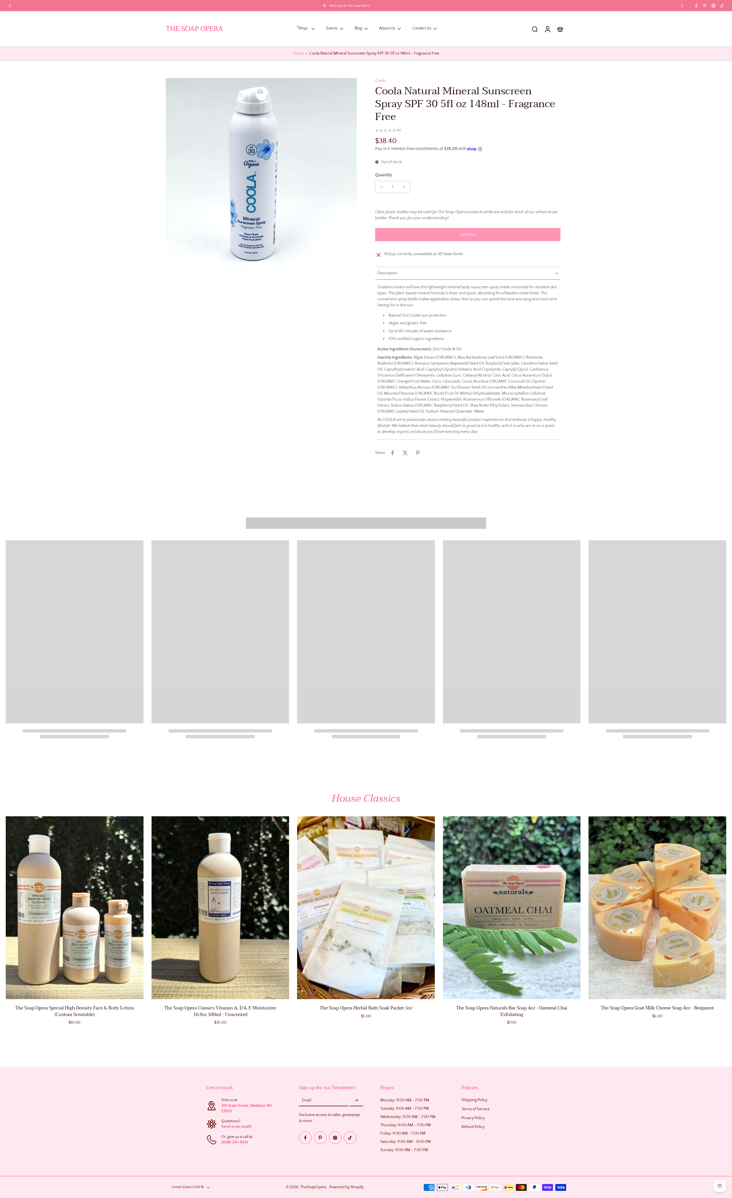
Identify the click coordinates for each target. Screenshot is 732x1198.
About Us (387, 28)
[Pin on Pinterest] (417, 453)
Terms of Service (476, 1109)
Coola (380, 80)
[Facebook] (696, 5)
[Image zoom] (261, 173)
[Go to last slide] (10, 6)
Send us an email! (236, 1126)
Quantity (383, 174)
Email (306, 1100)
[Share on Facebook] (392, 453)
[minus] (381, 187)
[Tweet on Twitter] (405, 453)
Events (331, 28)
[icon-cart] (560, 29)
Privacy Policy (473, 1117)
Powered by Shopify (346, 1187)
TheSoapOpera (313, 1187)
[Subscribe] (356, 1100)
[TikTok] (722, 5)
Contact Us (421, 28)
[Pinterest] (705, 5)
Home (298, 53)
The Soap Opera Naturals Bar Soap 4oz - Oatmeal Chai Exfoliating (511, 1011)
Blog (358, 28)
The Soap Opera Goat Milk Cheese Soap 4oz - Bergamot (657, 1008)
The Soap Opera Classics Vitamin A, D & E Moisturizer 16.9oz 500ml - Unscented (220, 1011)
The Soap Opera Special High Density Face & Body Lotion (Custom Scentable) (74, 1011)
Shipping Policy (475, 1100)
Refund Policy (473, 1127)
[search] (534, 29)
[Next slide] (682, 6)
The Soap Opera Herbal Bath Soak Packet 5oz (366, 1008)
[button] (467, 234)
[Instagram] (713, 5)
